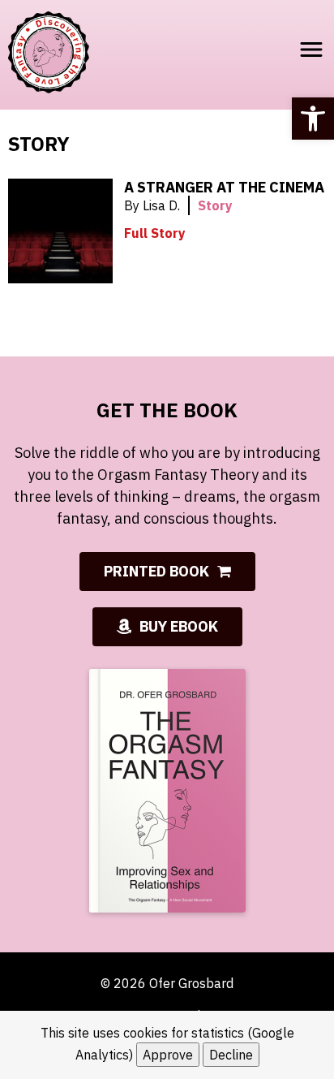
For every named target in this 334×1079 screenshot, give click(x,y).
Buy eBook (178, 626)
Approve (168, 1055)
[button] (313, 118)
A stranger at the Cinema (224, 187)
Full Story (155, 233)
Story (215, 205)
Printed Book (156, 571)
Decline (231, 1055)
